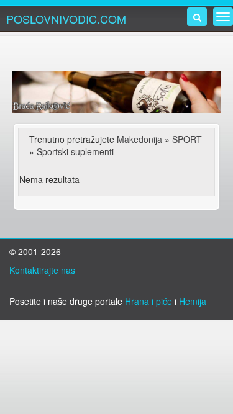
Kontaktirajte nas (42, 270)
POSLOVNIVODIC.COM (66, 19)
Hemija (192, 301)
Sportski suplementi (75, 151)
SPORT (187, 139)
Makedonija (139, 139)
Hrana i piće (148, 301)
